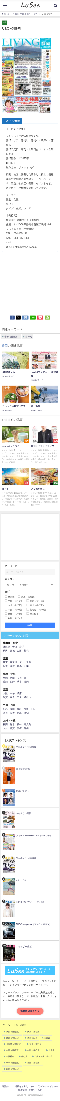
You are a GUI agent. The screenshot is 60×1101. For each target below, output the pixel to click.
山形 (19, 650)
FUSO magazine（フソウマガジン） (33, 924)
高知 (26, 713)
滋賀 (5, 697)
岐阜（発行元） (13, 1063)
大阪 (5, 693)
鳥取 (19, 709)
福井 (26, 678)
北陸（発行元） (34, 1063)
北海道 (6, 647)
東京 (5, 662)
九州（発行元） (36, 1044)
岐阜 (19, 681)
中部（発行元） (12, 337)
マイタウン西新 (23, 813)
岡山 (12, 709)
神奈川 (13, 662)
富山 (12, 678)
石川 (19, 678)
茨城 (12, 666)
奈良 (12, 697)
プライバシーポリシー (47, 1086)
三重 (19, 697)
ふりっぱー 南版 (24, 946)
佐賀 (12, 728)
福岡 (5, 724)
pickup (47, 1038)
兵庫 (19, 693)
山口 (33, 709)
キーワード (11, 566)
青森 (14, 647)
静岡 (4, 22)
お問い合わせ (35, 1090)
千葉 (28, 662)
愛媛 (12, 713)
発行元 (28, 337)
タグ (7, 591)
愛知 (5, 681)
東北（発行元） (13, 1038)
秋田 (5, 650)
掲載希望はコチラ (30, 1011)
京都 (12, 693)
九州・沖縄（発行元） (44, 1056)
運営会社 (6, 1086)
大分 (5, 728)
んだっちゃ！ (22, 880)
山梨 (26, 666)
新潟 (5, 678)
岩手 (21, 647)
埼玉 (21, 662)
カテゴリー (11, 579)
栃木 (5, 666)
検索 (30, 625)
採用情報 (22, 1090)
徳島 (19, 713)
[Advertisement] (30, 282)
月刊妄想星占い (23, 769)
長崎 (19, 724)
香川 (5, 713)
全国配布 (10, 1056)
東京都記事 (32, 1038)
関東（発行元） (34, 1032)
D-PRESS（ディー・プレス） (30, 902)
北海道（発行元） (14, 1044)
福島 (26, 650)
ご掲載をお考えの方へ (23, 1086)
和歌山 (27, 697)
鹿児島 (27, 724)
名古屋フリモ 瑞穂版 (26, 858)
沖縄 (26, 728)
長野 (12, 681)
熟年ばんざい (22, 791)
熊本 (12, 724)
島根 (26, 709)
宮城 (12, 650)
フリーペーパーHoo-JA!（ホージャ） (34, 836)
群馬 (19, 666)
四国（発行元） (13, 1069)
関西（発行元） (13, 1032)
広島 (5, 709)
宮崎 (19, 728)
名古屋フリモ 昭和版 (26, 747)
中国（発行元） (34, 1050)
